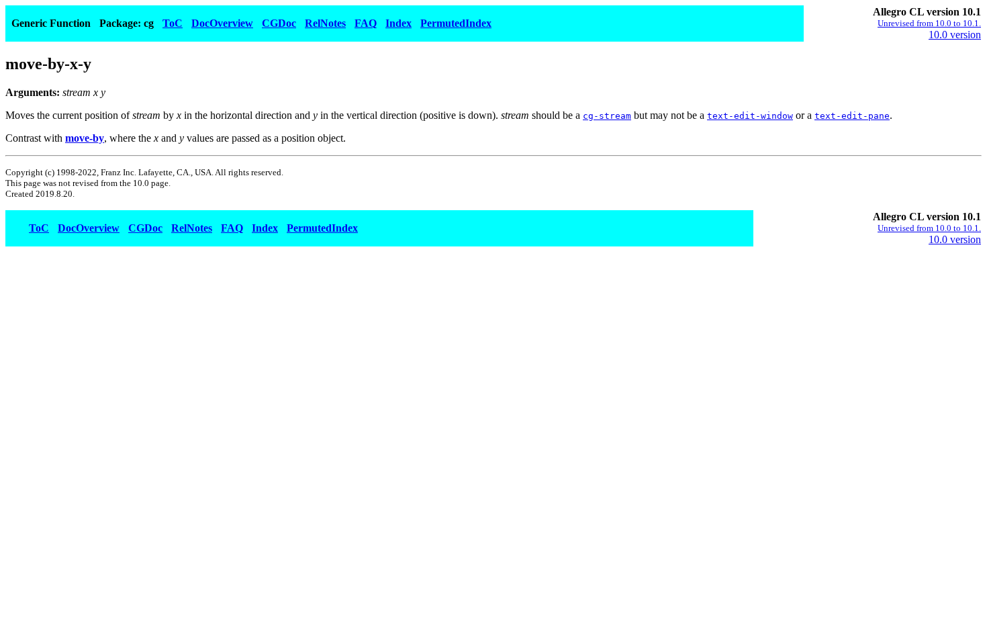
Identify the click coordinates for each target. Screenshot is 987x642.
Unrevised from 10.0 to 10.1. (929, 23)
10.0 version (955, 34)
